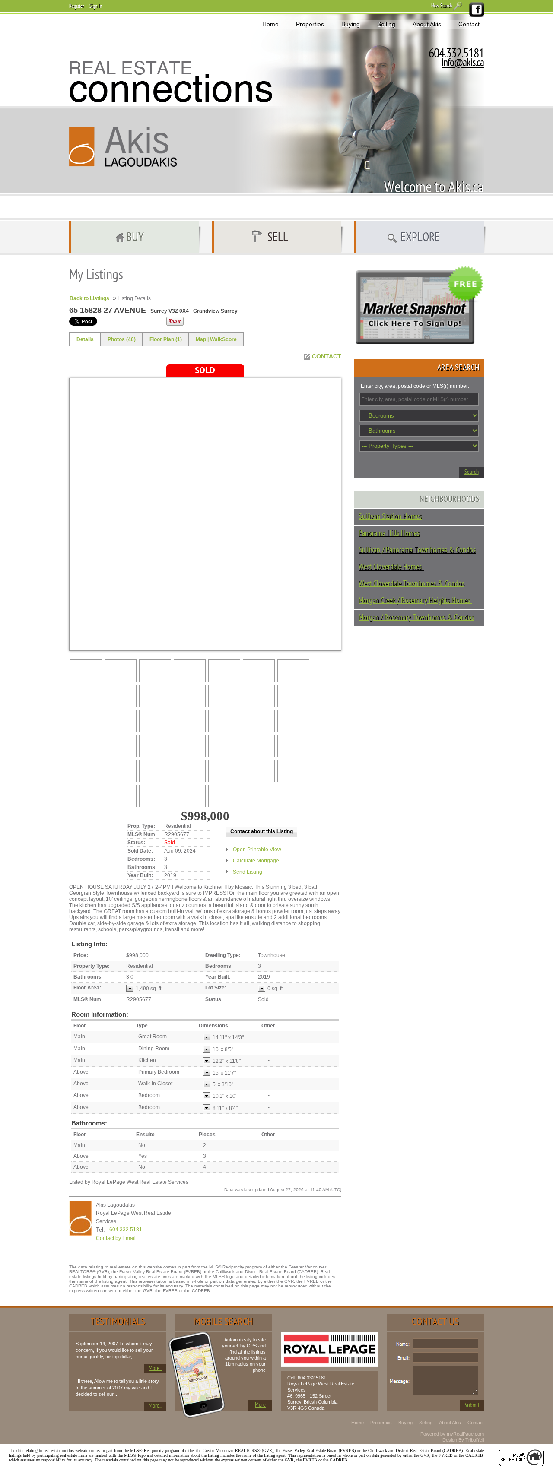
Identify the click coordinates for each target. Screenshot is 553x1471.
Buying (350, 24)
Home (270, 24)
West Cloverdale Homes (391, 567)
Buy (135, 238)
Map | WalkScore (216, 339)
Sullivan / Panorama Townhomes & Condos (417, 550)
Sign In (95, 6)
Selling (386, 24)
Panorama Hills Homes (389, 534)
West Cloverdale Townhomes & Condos (411, 584)
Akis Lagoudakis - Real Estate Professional (123, 147)
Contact (469, 24)
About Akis (427, 24)
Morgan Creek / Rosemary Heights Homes (415, 601)
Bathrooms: (89, 1123)
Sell (277, 238)
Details (85, 339)
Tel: (100, 1230)
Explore (420, 238)
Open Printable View (257, 849)
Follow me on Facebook (476, 10)
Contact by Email (116, 1238)
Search (471, 472)
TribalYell (474, 1439)
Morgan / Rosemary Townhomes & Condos (416, 618)
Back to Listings (89, 298)
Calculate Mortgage (256, 861)
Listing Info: (89, 944)
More (260, 1405)
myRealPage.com (465, 1433)
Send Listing (247, 872)
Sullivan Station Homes (390, 517)
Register (76, 6)
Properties (310, 24)
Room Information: (99, 1014)
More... (155, 1368)
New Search (441, 6)
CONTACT (326, 356)
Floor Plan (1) (165, 339)
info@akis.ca (463, 63)
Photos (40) (122, 339)
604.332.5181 (125, 1230)
